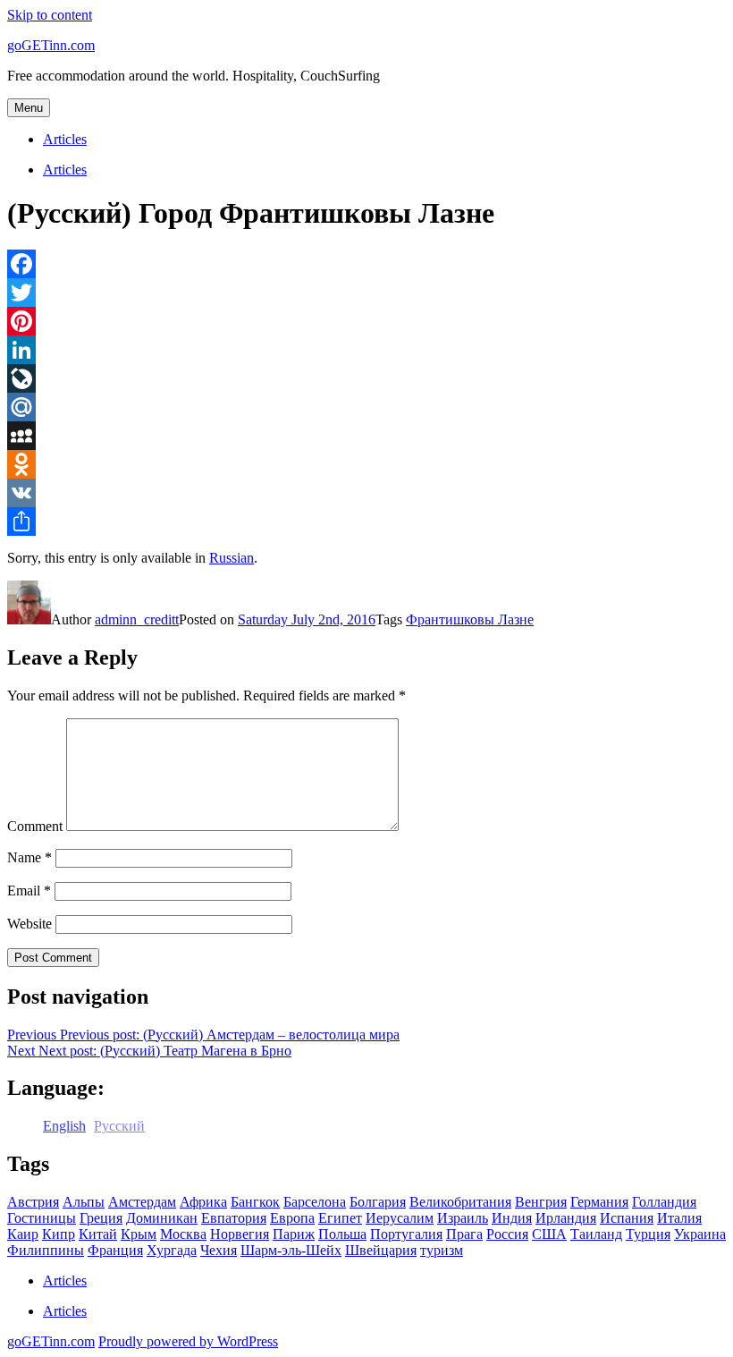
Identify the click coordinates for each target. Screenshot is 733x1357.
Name (29, 857)
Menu (28, 107)
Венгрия (541, 1201)
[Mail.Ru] (366, 407)
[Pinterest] (366, 321)
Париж (294, 1234)
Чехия (218, 1250)
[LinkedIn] (366, 349)
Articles (65, 139)
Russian (231, 557)
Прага (464, 1234)
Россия (507, 1234)
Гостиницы (41, 1218)
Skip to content (49, 14)
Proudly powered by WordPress (188, 1341)
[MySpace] (366, 435)
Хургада (172, 1250)
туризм (441, 1250)
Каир (22, 1234)
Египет (340, 1218)
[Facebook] (366, 264)
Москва (183, 1234)
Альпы (84, 1201)
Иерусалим (400, 1218)
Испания (626, 1218)
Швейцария (381, 1250)
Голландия (664, 1201)
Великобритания (460, 1201)
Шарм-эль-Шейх (290, 1250)
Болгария (378, 1201)
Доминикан (162, 1218)
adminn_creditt (137, 619)
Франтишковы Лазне (470, 619)
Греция (101, 1218)
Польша (342, 1234)
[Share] (366, 521)
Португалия (406, 1234)
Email (29, 890)
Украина (700, 1234)
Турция (648, 1234)
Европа (292, 1218)
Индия (512, 1218)
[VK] (366, 493)
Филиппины (45, 1250)
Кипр (58, 1234)
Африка (203, 1201)
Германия (599, 1201)
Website (29, 923)
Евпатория (233, 1218)
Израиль (462, 1218)
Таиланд (596, 1234)
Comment (35, 826)
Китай (98, 1234)
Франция (115, 1250)
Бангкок (255, 1201)
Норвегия (239, 1234)
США (549, 1234)
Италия (679, 1218)
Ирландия (565, 1218)
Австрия (33, 1201)
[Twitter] (366, 292)
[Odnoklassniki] (366, 464)
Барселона (314, 1201)
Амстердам (142, 1201)
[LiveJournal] (366, 378)
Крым (138, 1234)
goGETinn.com (51, 45)
